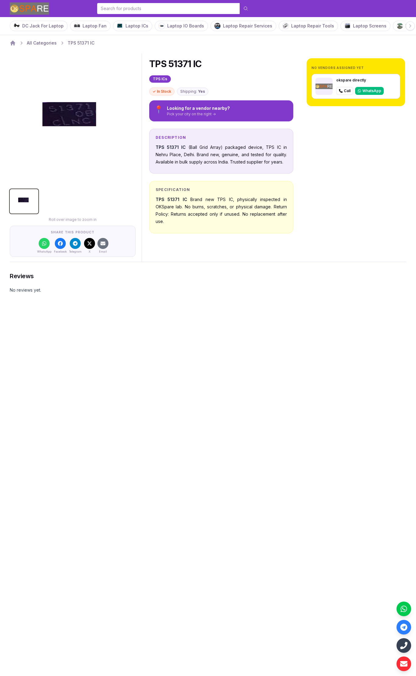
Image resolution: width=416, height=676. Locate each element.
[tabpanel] (73, 121)
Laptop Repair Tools (312, 25)
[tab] (24, 201)
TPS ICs (160, 79)
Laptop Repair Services (247, 25)
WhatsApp (371, 90)
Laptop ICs (136, 25)
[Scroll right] (410, 26)
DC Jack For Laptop (43, 25)
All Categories (42, 42)
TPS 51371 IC (81, 42)
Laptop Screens (369, 25)
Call (347, 90)
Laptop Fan (95, 25)
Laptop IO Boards (185, 25)
